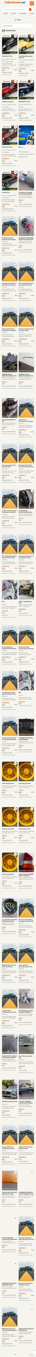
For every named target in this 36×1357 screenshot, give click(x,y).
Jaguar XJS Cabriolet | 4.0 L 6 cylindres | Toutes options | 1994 (26, 556)
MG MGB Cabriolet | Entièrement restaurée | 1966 (9, 238)
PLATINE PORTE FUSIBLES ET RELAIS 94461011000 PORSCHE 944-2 (9, 1056)
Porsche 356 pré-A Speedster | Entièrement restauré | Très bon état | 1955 (9, 647)
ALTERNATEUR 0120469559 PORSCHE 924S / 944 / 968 (25, 511)
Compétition (22, 13)
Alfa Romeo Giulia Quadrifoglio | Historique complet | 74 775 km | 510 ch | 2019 (26, 647)
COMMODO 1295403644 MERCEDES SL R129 (9, 1284)
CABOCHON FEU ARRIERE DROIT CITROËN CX (26, 875)
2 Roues (13, 13)
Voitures (5, 13)
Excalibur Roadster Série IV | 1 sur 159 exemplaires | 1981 (9, 738)
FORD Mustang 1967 (8, 101)
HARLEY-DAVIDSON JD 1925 (25, 602)
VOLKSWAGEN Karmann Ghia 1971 (25, 56)
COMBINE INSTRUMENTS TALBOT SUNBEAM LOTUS (26, 1193)
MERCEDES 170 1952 (24, 101)
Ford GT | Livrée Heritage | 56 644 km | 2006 (26, 329)
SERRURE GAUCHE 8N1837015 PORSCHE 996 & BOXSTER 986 (26, 375)
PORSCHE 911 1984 (7, 147)
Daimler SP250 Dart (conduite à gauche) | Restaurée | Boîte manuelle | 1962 (8, 1147)
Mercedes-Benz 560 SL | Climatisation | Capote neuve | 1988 (9, 284)
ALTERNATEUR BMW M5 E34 (8, 420)
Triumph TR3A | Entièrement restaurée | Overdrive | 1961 (9, 1011)
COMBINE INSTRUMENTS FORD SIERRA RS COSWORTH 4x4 (26, 738)
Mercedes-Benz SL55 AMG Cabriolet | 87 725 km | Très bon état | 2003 (26, 1238)
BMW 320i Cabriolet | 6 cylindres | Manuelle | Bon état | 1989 (9, 1329)
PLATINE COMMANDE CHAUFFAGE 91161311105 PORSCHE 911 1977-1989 (25, 1102)
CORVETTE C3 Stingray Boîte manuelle (25, 1147)
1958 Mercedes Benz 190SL (9, 1101)
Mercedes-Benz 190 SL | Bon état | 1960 (9, 465)
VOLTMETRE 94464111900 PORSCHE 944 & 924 (9, 920)
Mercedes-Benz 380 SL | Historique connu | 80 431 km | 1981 (26, 920)
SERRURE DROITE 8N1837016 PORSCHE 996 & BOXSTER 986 (9, 375)
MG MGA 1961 (6, 192)
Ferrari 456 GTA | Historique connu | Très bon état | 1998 (25, 965)
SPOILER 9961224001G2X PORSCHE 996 (26, 1329)
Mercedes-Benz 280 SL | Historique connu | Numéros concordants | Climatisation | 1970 (26, 1284)
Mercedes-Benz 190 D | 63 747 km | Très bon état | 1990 (26, 465)
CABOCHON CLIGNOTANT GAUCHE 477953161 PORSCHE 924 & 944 (9, 1193)
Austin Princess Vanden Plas (25, 1056)
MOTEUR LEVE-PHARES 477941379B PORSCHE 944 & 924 (25, 193)
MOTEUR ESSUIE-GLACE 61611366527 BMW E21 (26, 1011)
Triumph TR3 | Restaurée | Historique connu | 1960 (9, 511)
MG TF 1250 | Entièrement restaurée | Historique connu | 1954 (26, 284)
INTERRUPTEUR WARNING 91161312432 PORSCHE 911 (26, 238)
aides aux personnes (8, 783)
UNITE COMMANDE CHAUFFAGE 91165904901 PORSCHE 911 (9, 1238)
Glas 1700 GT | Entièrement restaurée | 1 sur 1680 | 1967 (26, 420)
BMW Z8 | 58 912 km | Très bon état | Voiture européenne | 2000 (9, 965)
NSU (3, 601)
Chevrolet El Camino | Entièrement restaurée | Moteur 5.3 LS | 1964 (9, 329)
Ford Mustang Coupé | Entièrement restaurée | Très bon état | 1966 (9, 693)
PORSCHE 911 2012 (7, 56)
